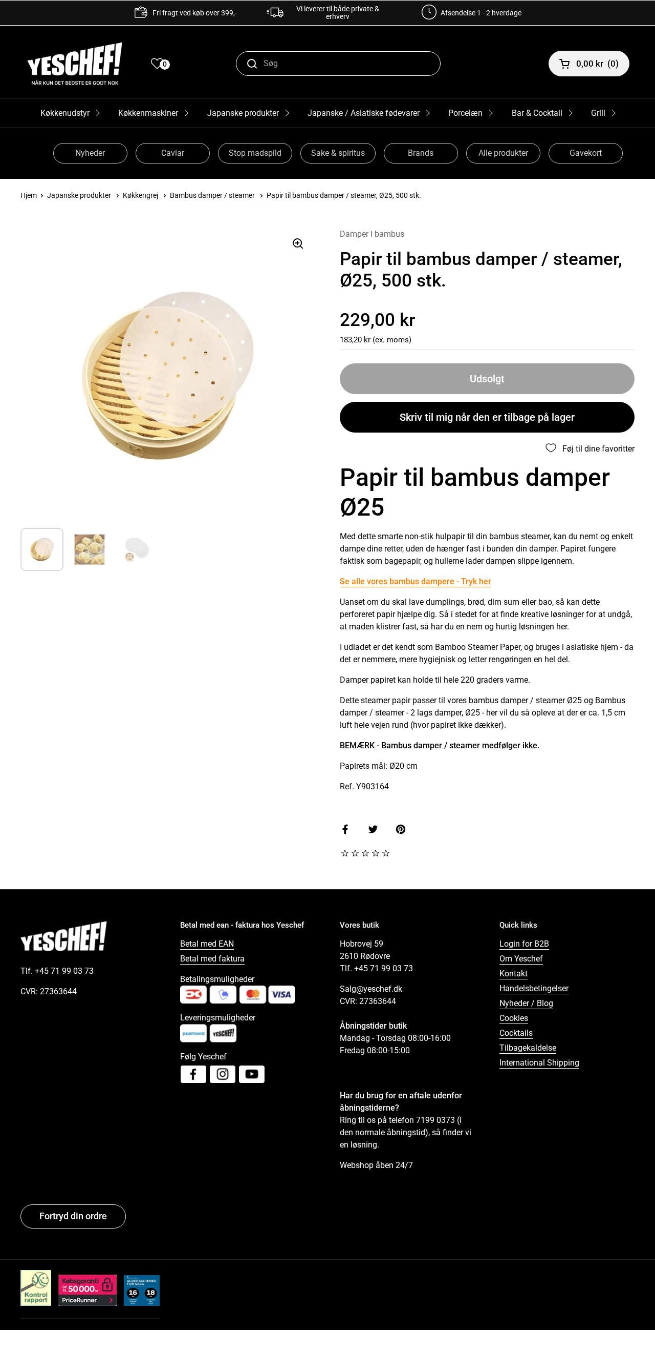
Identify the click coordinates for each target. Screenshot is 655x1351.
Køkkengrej (140, 195)
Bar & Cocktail (537, 113)
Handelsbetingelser (534, 988)
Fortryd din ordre (73, 1216)
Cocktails (516, 1033)
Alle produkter (503, 153)
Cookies (513, 1018)
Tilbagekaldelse (527, 1048)
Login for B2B (524, 944)
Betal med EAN (207, 944)
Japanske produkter (243, 113)
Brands (420, 153)
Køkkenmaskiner (148, 113)
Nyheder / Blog (526, 1003)
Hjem (28, 195)
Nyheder (90, 153)
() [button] (597, 63)
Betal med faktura (212, 959)
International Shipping (539, 1063)
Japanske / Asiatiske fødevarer (364, 113)
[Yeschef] (74, 63)
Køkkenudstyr (65, 113)
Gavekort (586, 153)
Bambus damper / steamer (212, 195)
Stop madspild (255, 153)
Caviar (172, 153)
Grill (598, 113)
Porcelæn (465, 113)
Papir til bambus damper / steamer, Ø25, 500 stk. (344, 195)
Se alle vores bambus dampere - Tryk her (415, 581)
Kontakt (513, 973)
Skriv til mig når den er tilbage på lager (487, 417)
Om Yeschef (521, 959)
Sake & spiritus (338, 153)
